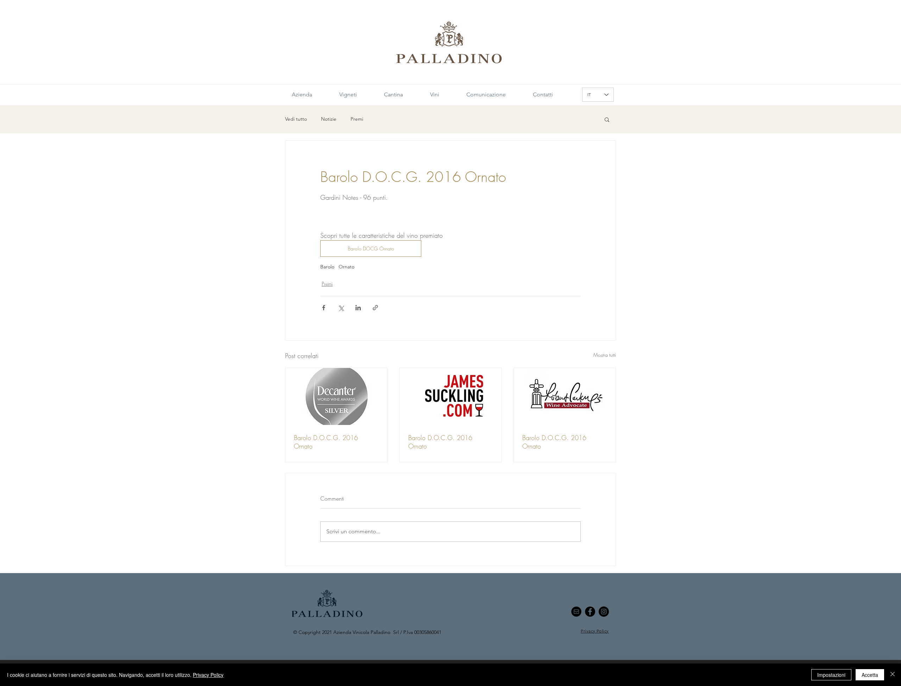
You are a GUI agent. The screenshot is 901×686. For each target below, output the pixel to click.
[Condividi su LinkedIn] (358, 307)
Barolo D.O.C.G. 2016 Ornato (326, 441)
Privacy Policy (208, 674)
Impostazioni (831, 674)
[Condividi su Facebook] (323, 307)
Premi (357, 119)
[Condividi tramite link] (375, 307)
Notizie (328, 119)
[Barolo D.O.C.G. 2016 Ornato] (336, 396)
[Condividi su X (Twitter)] (341, 307)
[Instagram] (604, 611)
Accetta (870, 674)
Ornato (346, 267)
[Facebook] (590, 611)
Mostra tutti (604, 354)
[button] (607, 119)
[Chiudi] (892, 674)
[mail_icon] (576, 611)
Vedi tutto (296, 119)
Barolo (327, 267)
